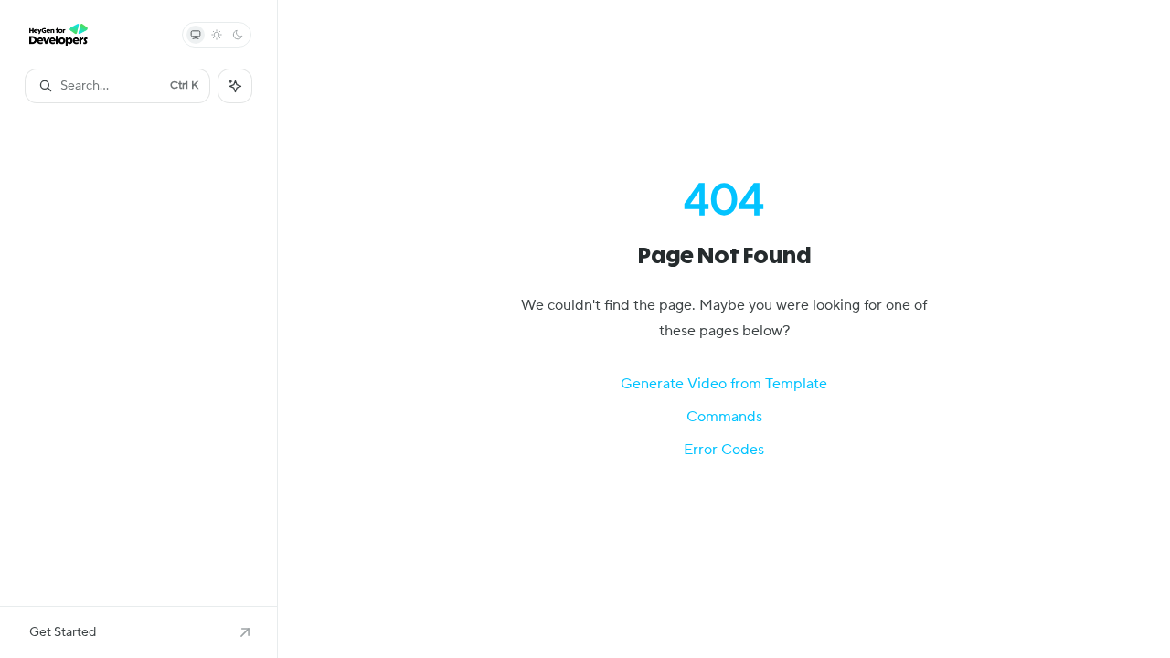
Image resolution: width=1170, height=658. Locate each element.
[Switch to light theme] (216, 35)
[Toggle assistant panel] (234, 85)
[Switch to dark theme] (238, 35)
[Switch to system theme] (195, 35)
